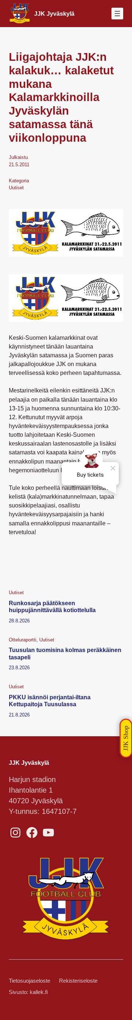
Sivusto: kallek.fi (28, 992)
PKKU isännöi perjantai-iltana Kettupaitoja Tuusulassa (50, 700)
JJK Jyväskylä (54, 13)
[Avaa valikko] (117, 13)
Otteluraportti (22, 640)
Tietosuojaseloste (29, 981)
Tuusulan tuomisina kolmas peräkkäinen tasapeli (65, 653)
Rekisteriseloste (78, 981)
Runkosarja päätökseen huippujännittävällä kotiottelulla (52, 606)
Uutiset (16, 187)
